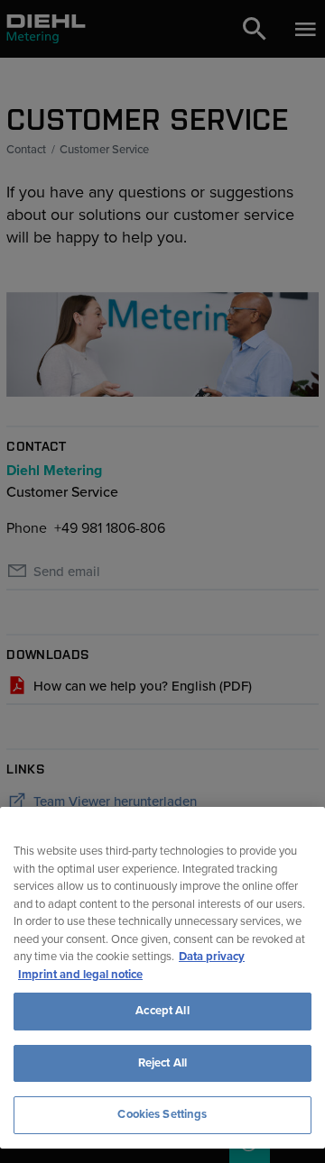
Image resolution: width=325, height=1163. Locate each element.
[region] (162, 978)
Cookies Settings (162, 1114)
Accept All (162, 1010)
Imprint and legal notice (80, 974)
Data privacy (212, 956)
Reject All (162, 1063)
